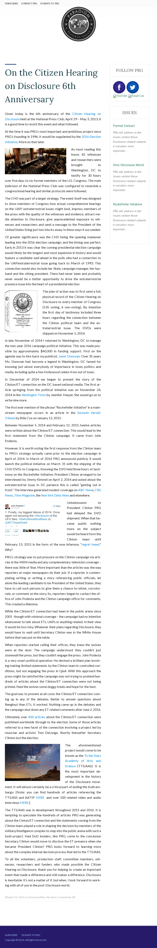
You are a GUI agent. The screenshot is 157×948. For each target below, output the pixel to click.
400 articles (36, 717)
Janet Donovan (69, 356)
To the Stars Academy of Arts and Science (83, 761)
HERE (40, 797)
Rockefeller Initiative (127, 204)
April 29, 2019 (16, 897)
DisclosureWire (36, 897)
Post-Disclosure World (128, 165)
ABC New (85, 490)
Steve (53, 897)
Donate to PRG (31, 935)
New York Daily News (55, 495)
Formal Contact (124, 126)
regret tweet (91, 544)
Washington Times (33, 395)
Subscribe (11, 935)
